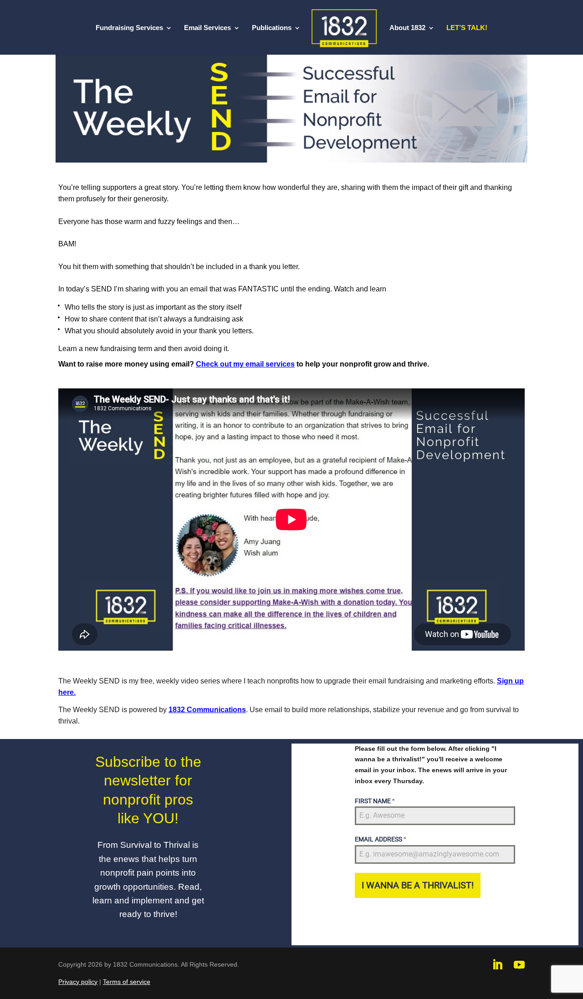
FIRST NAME (374, 801)
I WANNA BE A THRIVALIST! (418, 885)
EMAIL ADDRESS (380, 839)
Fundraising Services (129, 28)
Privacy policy (77, 981)
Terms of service (126, 981)
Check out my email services (245, 364)
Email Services (207, 28)
